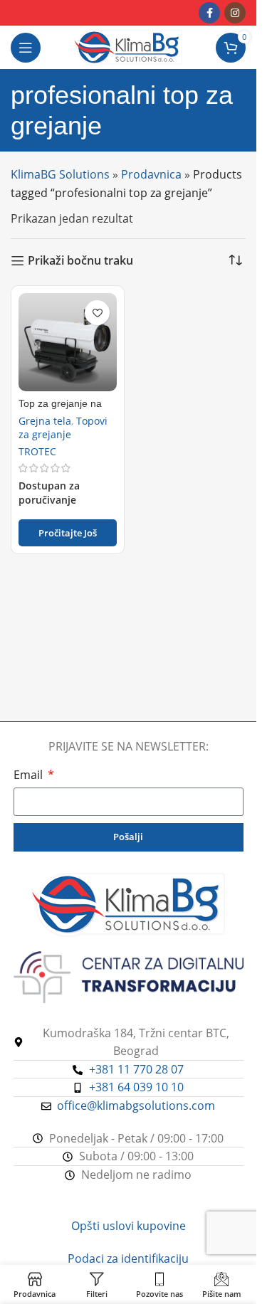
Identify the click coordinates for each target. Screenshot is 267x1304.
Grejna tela (45, 421)
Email (30, 775)
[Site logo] (128, 46)
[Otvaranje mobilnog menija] (26, 47)
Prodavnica (151, 174)
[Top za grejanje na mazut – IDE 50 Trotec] (68, 342)
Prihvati (128, 1279)
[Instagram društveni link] (235, 12)
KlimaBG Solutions (60, 174)
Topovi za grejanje (63, 427)
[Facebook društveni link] (209, 12)
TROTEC (37, 451)
